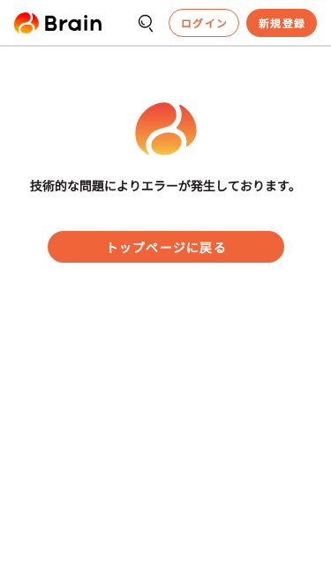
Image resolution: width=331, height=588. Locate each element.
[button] (58, 22)
